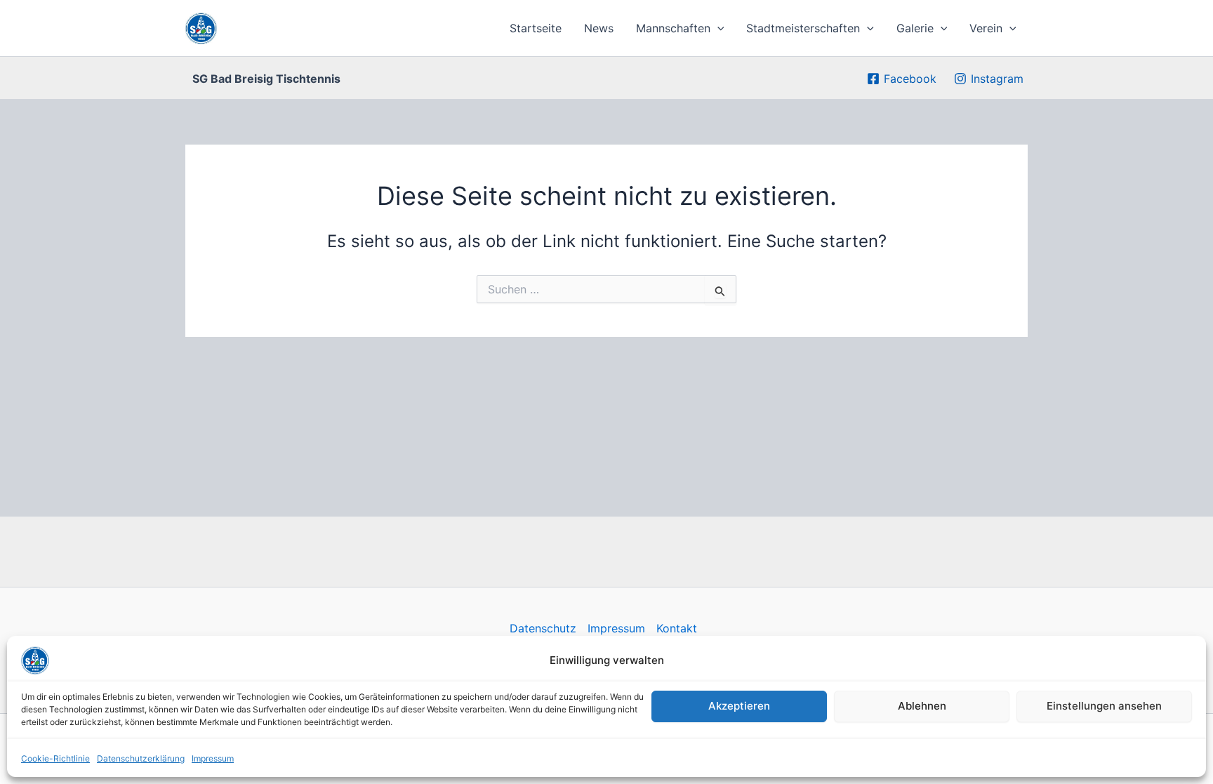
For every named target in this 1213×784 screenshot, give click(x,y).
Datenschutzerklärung (141, 758)
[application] (717, 28)
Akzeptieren (739, 705)
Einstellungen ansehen (1104, 705)
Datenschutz (543, 628)
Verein (985, 28)
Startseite (536, 28)
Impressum (213, 758)
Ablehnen (922, 705)
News (599, 28)
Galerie (915, 28)
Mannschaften (673, 28)
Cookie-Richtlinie (55, 758)
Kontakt (676, 628)
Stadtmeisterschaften (803, 28)
